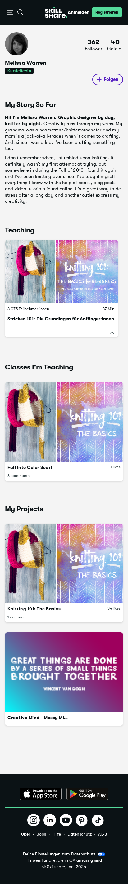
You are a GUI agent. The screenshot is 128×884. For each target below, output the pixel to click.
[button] (10, 12)
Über (25, 834)
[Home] (56, 12)
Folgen (111, 79)
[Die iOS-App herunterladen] (41, 794)
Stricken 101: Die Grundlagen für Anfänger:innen (60, 319)
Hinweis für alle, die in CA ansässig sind (64, 860)
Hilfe (57, 834)
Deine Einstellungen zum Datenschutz (59, 853)
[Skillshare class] (61, 271)
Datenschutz (79, 834)
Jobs (41, 834)
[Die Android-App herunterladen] (87, 794)
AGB (102, 834)
